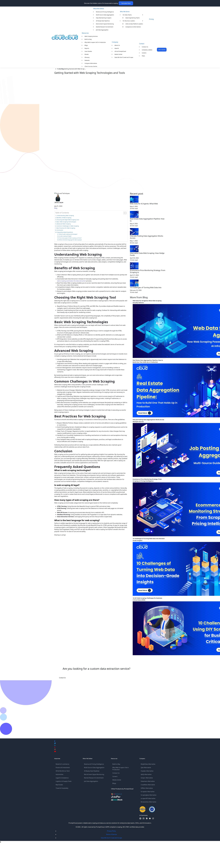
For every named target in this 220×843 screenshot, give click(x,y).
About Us (117, 45)
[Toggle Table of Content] (124, 213)
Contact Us (145, 47)
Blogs (86, 45)
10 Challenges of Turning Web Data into (145, 287)
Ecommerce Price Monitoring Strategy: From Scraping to (147, 271)
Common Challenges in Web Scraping (68, 226)
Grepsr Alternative (147, 778)
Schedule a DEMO (147, 50)
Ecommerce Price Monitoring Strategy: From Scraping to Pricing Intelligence (147, 480)
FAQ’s (143, 56)
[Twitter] (55, 743)
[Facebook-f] (54, 741)
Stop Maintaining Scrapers (103, 18)
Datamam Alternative (148, 781)
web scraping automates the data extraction (71, 281)
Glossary (87, 57)
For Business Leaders (129, 21)
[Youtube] (55, 751)
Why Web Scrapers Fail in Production (95, 42)
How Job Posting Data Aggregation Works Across (146, 237)
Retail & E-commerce (62, 764)
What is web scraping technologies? (68, 234)
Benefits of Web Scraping (64, 217)
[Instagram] (55, 749)
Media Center (118, 54)
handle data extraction (82, 460)
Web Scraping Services (91, 36)
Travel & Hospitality (62, 788)
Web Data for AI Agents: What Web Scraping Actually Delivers (147, 301)
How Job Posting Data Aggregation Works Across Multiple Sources (148, 420)
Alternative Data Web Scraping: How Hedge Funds (147, 254)
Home (59, 69)
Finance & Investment (63, 767)
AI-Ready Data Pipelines (103, 21)
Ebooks (87, 54)
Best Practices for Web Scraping (66, 228)
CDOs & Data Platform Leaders (134, 24)
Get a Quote (161, 49)
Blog (55, 208)
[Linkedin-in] (55, 745)
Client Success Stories (91, 66)
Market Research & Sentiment (104, 27)
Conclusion (60, 230)
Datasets (87, 60)
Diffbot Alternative (147, 788)
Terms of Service (111, 834)
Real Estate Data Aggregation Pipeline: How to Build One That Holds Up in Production (148, 361)
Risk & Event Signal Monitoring (105, 24)
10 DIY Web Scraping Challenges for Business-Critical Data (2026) (147, 599)
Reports (87, 48)
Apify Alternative (146, 774)
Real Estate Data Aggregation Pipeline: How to (147, 220)
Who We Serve (124, 12)
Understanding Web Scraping (65, 215)
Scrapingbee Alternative (148, 795)
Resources (85, 33)
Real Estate (59, 785)
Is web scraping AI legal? (65, 236)
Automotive (59, 774)
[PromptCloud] (65, 37)
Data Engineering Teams (132, 18)
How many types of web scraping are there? (70, 238)
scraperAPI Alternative (148, 798)
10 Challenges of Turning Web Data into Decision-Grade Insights (149, 539)
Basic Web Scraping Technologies (66, 222)
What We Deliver (98, 9)
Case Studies (88, 51)
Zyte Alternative (146, 767)
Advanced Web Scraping (64, 224)
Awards (117, 48)
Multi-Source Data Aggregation (105, 15)
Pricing (151, 19)
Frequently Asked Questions (65, 232)
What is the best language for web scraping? (70, 240)
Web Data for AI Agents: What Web (144, 204)
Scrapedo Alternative (147, 792)
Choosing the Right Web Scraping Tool (68, 220)
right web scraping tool (70, 301)
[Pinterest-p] (54, 747)
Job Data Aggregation (102, 30)
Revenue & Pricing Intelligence (105, 12)
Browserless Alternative (148, 802)
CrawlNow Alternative (148, 785)
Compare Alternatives (91, 63)
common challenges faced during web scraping (69, 387)
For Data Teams (127, 15)
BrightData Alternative (148, 764)
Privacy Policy (111, 831)
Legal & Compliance (62, 778)
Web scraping (58, 258)
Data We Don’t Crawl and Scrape (124, 57)
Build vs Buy (88, 39)
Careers (144, 53)
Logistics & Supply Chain (64, 781)
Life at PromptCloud (120, 51)
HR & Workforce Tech (63, 771)
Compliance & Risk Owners (133, 27)
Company (115, 42)
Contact (141, 44)
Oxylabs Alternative (147, 771)
